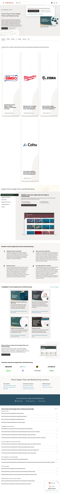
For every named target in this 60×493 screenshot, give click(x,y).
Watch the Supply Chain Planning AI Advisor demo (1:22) (18, 336)
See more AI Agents (54, 287)
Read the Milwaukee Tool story (29, 113)
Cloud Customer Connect (28, 385)
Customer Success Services (28, 388)
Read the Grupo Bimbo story (10, 113)
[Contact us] (56, 3)
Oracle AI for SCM (45, 385)
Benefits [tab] (12, 39)
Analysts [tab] (19, 39)
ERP (10, 9)
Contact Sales (42, 401)
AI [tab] (16, 39)
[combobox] (30, 2)
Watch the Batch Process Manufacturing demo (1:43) (19, 312)
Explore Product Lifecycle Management (29, 205)
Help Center (5, 388)
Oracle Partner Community (28, 387)
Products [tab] (8, 39)
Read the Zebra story (46, 113)
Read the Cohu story (27, 178)
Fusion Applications (4, 9)
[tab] (10, 195)
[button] (3, 3)
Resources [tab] (24, 39)
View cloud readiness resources (9, 385)
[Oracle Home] (9, 3)
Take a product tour (12, 28)
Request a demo (4, 28)
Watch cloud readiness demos (9, 387)
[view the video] (49, 20)
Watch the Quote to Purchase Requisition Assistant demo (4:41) (40, 312)
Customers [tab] (3, 39)
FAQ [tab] (28, 39)
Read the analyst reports (5, 354)
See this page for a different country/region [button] (35, 14)
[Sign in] (54, 3)
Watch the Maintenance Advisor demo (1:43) (39, 336)
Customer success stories (47, 387)
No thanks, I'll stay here (45, 10)
